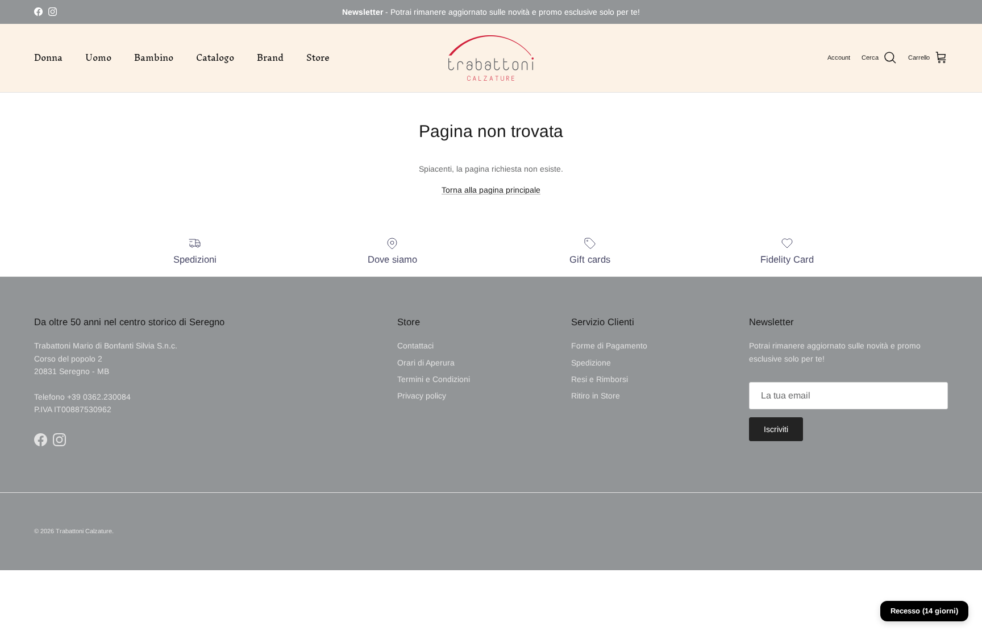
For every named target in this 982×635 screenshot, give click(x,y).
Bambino (153, 57)
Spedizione (591, 362)
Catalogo (215, 57)
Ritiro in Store (595, 395)
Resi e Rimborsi (599, 379)
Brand (270, 57)
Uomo (98, 57)
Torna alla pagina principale (491, 189)
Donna (48, 57)
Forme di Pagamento (609, 345)
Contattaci (415, 345)
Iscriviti (776, 429)
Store (318, 57)
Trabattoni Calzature (84, 531)
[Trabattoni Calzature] (491, 58)
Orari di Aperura (426, 362)
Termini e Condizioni (433, 379)
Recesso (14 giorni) (924, 611)
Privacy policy (421, 395)
